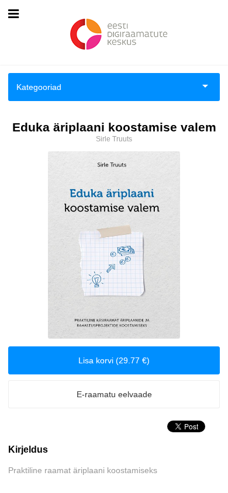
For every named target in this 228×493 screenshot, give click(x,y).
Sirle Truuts (114, 139)
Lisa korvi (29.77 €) (114, 360)
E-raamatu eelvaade (114, 394)
